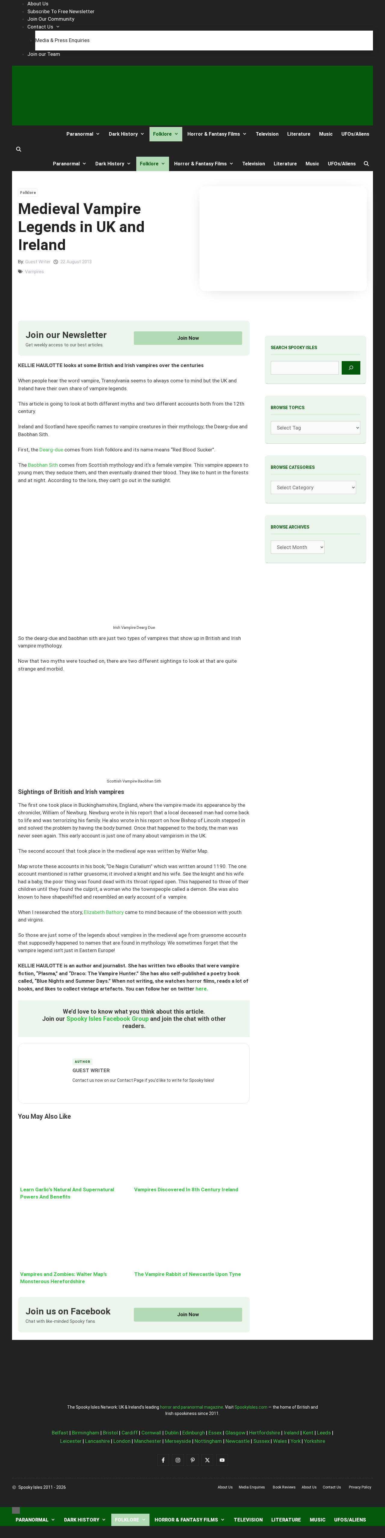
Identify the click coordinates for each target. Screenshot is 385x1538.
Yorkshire (314, 1441)
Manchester (147, 1441)
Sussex (261, 1441)
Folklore (162, 134)
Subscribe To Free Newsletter (60, 11)
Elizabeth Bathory (104, 912)
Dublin (172, 1433)
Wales (280, 1441)
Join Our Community (50, 19)
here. (202, 989)
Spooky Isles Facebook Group (107, 1018)
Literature (298, 134)
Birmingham (85, 1433)
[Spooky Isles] (34, 134)
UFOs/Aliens (355, 134)
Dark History (123, 134)
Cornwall (151, 1433)
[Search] (351, 368)
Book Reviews (284, 1487)
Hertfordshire (264, 1433)
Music (326, 134)
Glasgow (235, 1433)
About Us (37, 4)
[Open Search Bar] (19, 149)
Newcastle (238, 1441)
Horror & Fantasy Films (213, 134)
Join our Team (43, 54)
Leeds (324, 1433)
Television (267, 134)
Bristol (110, 1433)
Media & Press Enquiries (62, 40)
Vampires (34, 271)
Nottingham (208, 1441)
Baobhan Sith (43, 465)
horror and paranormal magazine (191, 1407)
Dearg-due (51, 450)
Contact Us (40, 27)
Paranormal (79, 134)
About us (225, 1487)
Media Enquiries (252, 1487)
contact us (332, 1487)
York (295, 1441)
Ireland (291, 1433)
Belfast (60, 1433)
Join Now (188, 338)
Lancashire (97, 1441)
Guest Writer (38, 261)
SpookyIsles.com (251, 1407)
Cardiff (130, 1433)
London (122, 1441)
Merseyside (178, 1441)
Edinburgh (193, 1433)
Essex (215, 1433)
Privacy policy (360, 1487)
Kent (308, 1433)
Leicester (71, 1441)
